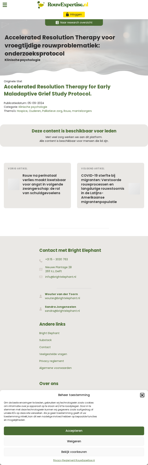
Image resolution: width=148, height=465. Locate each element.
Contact (45, 347)
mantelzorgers (82, 111)
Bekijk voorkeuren (74, 452)
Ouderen (35, 111)
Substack (45, 340)
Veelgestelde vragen (53, 354)
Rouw (67, 111)
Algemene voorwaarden (55, 368)
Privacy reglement (51, 361)
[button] (142, 395)
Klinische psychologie (22, 60)
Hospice (22, 111)
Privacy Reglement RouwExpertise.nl (74, 460)
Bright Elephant (49, 333)
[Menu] (5, 5)
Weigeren (74, 441)
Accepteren (74, 431)
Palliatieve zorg (52, 111)
